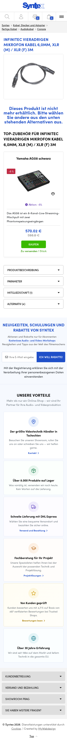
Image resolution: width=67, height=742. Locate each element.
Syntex (5, 25)
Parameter (14, 281)
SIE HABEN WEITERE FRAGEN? (23, 710)
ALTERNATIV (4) (16, 304)
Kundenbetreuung (18, 676)
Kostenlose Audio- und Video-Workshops (32, 340)
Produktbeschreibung (23, 270)
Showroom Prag (17, 699)
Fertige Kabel (9, 29)
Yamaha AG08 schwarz (33, 158)
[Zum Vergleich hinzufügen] (53, 193)
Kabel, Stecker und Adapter (29, 25)
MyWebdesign (47, 729)
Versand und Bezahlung (22, 688)
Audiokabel (27, 29)
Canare (41, 29)
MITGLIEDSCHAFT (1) (19, 293)
